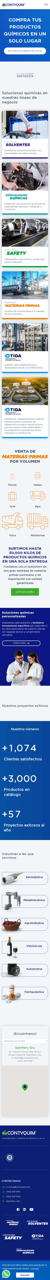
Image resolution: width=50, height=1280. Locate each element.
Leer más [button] (34, 1268)
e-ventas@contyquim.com (25, 1058)
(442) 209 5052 (13, 1197)
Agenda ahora (19, 643)
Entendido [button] (25, 1275)
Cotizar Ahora (25, 592)
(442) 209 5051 (25, 1061)
